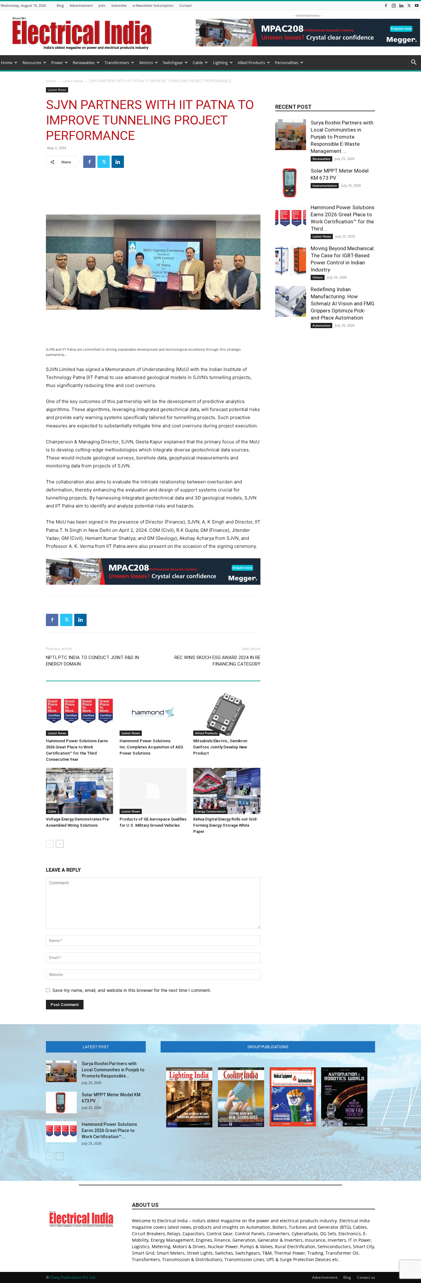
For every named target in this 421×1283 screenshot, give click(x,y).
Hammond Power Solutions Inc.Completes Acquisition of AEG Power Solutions (151, 747)
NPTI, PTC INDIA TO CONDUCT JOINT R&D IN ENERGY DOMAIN (92, 661)
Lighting (220, 62)
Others (318, 277)
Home (6, 62)
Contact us (366, 1277)
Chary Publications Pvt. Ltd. (73, 1277)
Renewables (84, 62)
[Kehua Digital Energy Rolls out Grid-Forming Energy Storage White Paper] (226, 791)
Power (57, 62)
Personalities (286, 62)
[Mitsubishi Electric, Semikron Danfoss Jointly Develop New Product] (226, 713)
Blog (60, 5)
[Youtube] (416, 5)
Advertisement (81, 5)
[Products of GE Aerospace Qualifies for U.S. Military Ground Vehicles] (153, 791)
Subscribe (119, 5)
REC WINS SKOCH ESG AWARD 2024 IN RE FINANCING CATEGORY (217, 661)
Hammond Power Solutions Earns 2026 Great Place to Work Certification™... (109, 1130)
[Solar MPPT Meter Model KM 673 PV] (290, 182)
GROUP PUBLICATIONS (267, 1047)
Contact (185, 5)
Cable (198, 62)
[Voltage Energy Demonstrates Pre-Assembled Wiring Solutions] (79, 791)
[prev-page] (50, 844)
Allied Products (251, 62)
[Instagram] (393, 5)
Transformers (116, 62)
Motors (146, 62)
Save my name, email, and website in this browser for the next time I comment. (131, 990)
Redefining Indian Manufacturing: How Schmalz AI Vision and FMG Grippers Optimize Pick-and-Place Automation (342, 303)
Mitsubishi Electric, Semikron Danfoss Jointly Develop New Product (220, 747)
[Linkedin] (401, 5)
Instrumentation (325, 185)
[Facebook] (385, 5)
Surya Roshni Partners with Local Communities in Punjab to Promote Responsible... (113, 1069)
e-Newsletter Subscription (153, 5)
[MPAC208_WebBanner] (153, 571)
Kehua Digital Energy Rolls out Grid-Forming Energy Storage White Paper (225, 825)
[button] (413, 63)
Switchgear (173, 62)
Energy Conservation (210, 811)
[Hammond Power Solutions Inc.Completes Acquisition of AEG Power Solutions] (153, 713)
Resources (31, 62)
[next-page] (59, 844)
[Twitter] (409, 5)
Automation (321, 325)
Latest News (72, 80)
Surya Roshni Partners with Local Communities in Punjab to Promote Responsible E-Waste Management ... (342, 137)
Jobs (102, 5)
